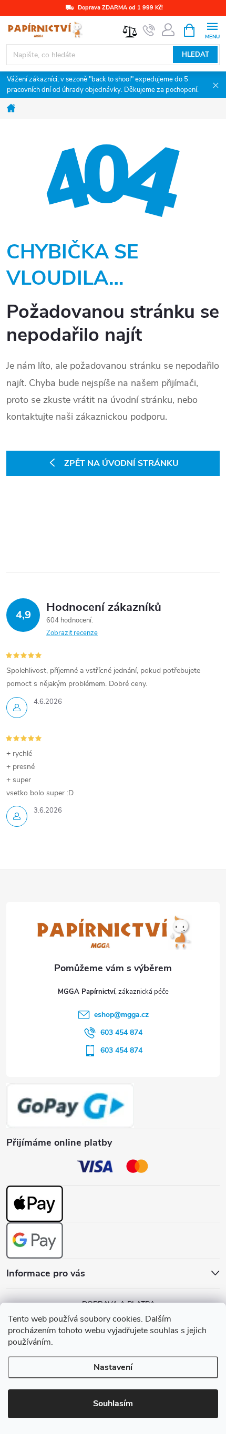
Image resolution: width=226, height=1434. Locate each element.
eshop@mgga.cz (121, 1015)
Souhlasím (113, 1403)
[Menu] (212, 30)
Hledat (195, 54)
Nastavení (113, 1367)
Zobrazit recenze (72, 633)
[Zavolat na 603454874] (149, 30)
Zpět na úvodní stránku (121, 463)
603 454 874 (121, 1032)
